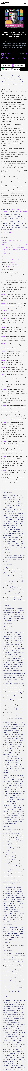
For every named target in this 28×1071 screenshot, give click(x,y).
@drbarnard (15, 260)
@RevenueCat (14, 264)
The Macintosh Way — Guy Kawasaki (13, 247)
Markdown (23, 211)
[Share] (24, 58)
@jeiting (12, 262)
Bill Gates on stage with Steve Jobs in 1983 (14, 245)
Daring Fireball (15, 209)
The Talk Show (5, 211)
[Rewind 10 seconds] (2, 58)
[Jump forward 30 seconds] (7, 58)
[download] (19, 58)
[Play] (2, 54)
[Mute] (26, 54)
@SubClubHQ (12, 266)
